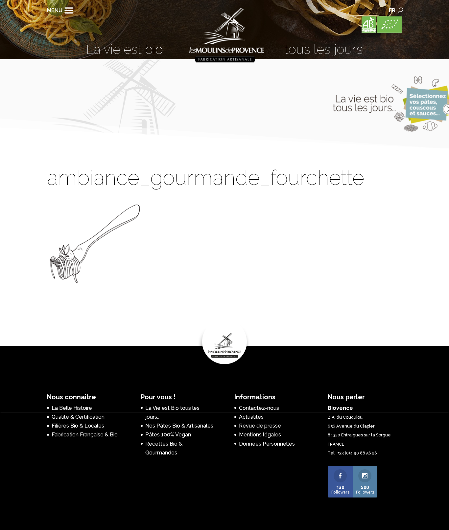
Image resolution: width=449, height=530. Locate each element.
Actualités (251, 417)
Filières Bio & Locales (78, 426)
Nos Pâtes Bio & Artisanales (179, 426)
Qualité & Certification (78, 417)
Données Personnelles (267, 444)
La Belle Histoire (72, 408)
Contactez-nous (259, 408)
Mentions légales (260, 434)
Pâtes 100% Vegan (168, 434)
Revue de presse (260, 426)
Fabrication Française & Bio (85, 434)
